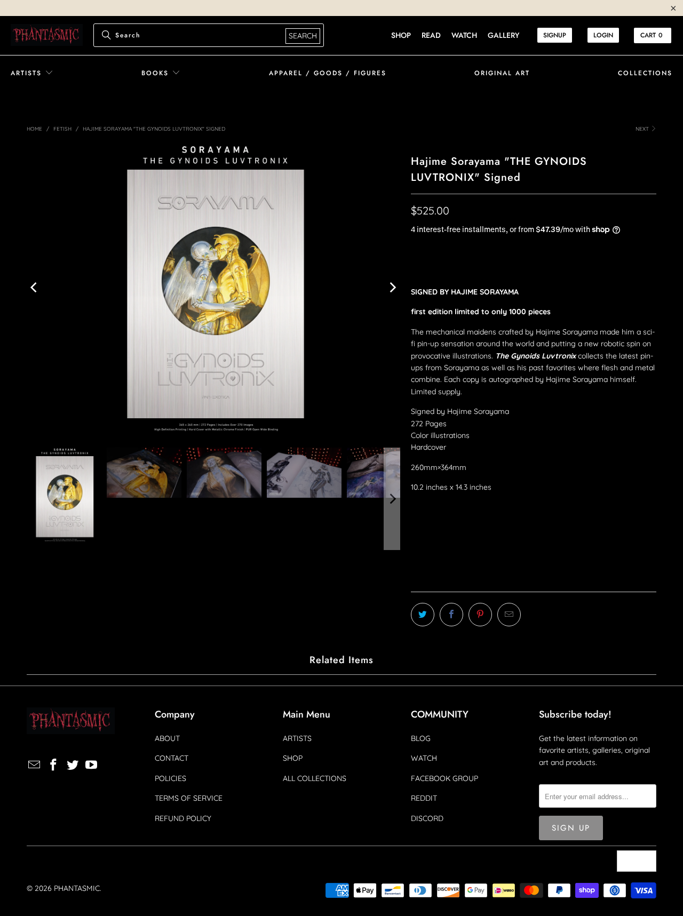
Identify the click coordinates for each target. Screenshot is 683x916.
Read (431, 35)
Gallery (503, 35)
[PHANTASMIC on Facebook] (54, 765)
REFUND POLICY (183, 818)
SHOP (293, 758)
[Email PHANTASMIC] (35, 765)
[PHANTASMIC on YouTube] (92, 765)
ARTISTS (297, 738)
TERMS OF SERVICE (189, 798)
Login (603, 35)
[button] (32, 73)
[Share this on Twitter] (422, 614)
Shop (401, 35)
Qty (417, 507)
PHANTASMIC (77, 888)
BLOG (421, 738)
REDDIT (424, 798)
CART (651, 35)
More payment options (597, 582)
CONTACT (171, 758)
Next (643, 128)
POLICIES (170, 778)
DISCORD (427, 818)
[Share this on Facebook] (451, 614)
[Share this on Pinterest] (480, 614)
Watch (464, 35)
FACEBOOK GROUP (444, 778)
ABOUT (167, 738)
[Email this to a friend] (509, 614)
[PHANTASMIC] (47, 35)
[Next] (392, 288)
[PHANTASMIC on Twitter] (73, 765)
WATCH (424, 758)
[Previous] (34, 288)
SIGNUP (554, 35)
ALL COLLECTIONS (314, 778)
